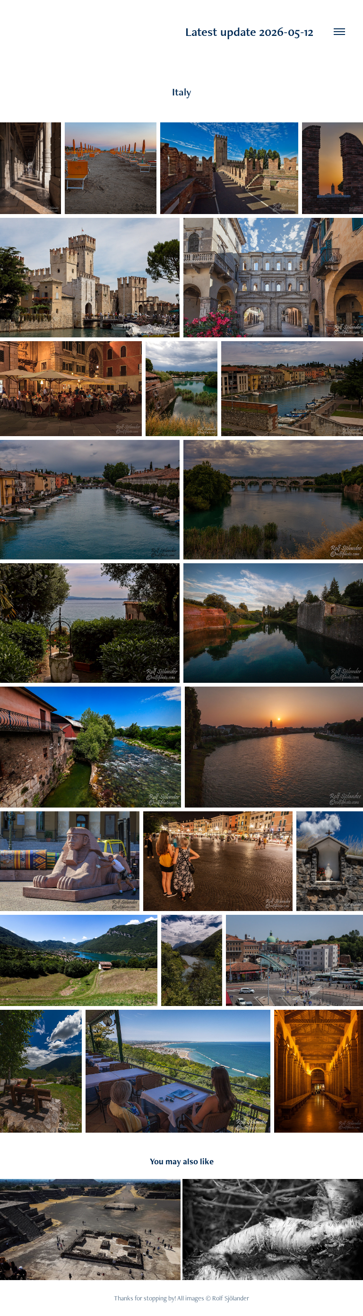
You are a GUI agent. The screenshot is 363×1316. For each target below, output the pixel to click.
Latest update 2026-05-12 (165, 32)
